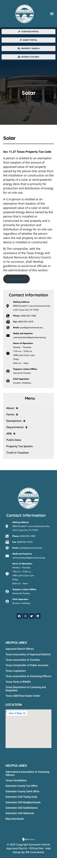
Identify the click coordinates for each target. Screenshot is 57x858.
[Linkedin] (38, 616)
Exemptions (14, 421)
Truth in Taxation (17, 452)
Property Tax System (19, 446)
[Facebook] (19, 616)
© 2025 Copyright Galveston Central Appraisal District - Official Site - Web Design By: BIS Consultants (28, 848)
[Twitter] (31, 616)
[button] (52, 14)
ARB (9, 433)
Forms (10, 414)
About (10, 408)
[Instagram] (25, 616)
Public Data (13, 440)
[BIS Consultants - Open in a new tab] (28, 839)
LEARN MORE (16, 279)
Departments (15, 427)
